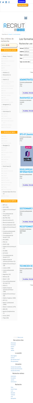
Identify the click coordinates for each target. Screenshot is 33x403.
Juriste (12, 380)
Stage (12, 348)
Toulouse (13, 394)
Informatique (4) (7, 111)
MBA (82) (5, 309)
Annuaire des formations (16, 369)
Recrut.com (20, 337)
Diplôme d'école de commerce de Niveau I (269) (8, 289)
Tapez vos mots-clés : (25, 62)
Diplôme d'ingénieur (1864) (9, 298)
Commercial (13, 382)
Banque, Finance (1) (7, 56)
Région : (21, 55)
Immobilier (13, 378)
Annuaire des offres (15, 370)
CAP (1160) (6, 207)
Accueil (10, 34)
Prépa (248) (6, 318)
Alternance (13, 343)
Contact (13, 357)
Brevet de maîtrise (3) (8, 220)
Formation (13, 345)
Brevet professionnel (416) (9, 225)
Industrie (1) (6, 79)
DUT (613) (5, 253)
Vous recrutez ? (22, 5)
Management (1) (7, 104)
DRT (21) (5, 300)
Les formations (16, 34)
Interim (12, 346)
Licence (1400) (6, 268)
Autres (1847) (6, 315)
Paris (12, 387)
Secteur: (22, 48)
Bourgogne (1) (6, 145)
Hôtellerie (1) (6, 72)
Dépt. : (21, 58)
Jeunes (12, 350)
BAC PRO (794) (6, 218)
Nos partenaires (14, 361)
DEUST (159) (6, 244)
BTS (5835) (6, 239)
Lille (12, 396)
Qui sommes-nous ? (15, 359)
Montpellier (13, 398)
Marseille (13, 393)
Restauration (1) (7, 75)
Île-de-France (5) (7, 166)
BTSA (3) (5, 242)
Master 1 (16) (6, 279)
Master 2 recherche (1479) (9, 307)
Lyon (12, 391)
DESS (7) (5, 285)
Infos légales (14, 356)
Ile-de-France (14, 389)
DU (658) (5, 251)
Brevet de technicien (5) (8, 222)
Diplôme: (22, 51)
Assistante (13, 376)
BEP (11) (5, 205)
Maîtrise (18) (6, 276)
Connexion (22, 1)
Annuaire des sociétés (16, 367)
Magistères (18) (7, 274)
